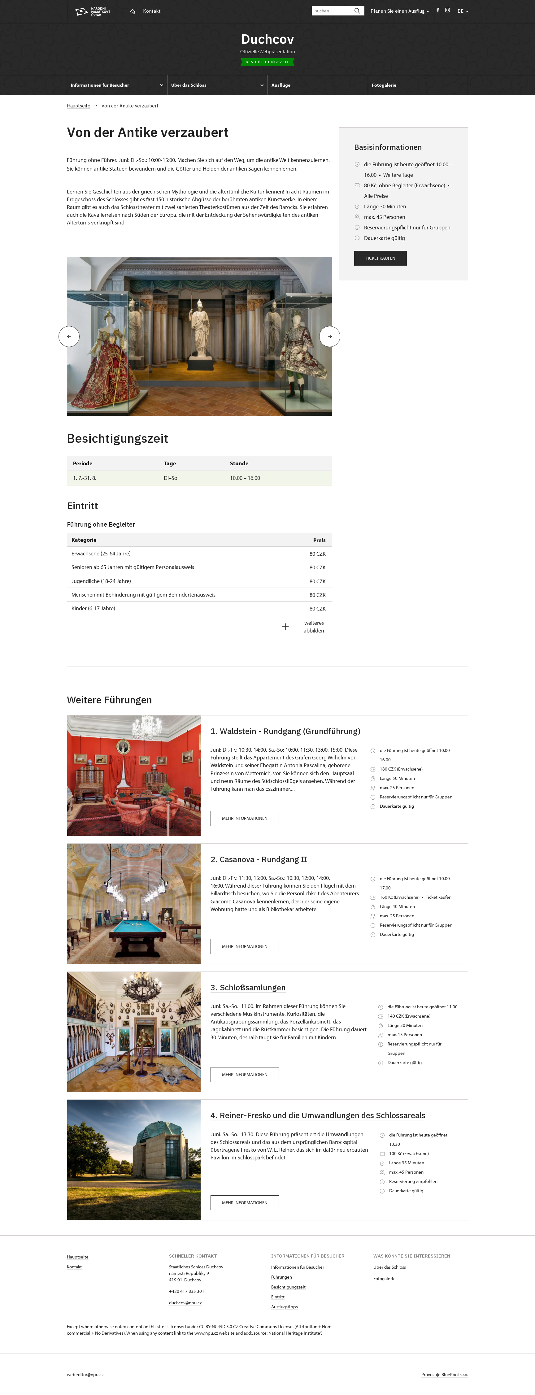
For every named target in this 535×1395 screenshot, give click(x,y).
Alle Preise (376, 195)
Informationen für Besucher (297, 1267)
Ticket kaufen (380, 258)
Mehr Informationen (245, 818)
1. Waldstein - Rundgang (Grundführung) (286, 731)
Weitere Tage (398, 174)
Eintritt (278, 1297)
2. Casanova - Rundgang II (259, 859)
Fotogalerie (384, 1278)
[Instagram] (447, 11)
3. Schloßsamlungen (248, 987)
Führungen (281, 1277)
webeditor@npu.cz (85, 1374)
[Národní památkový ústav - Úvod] (92, 11)
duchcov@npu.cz (185, 1303)
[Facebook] (438, 11)
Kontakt (152, 11)
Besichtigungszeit (288, 1287)
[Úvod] (133, 11)
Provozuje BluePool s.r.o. (444, 1374)
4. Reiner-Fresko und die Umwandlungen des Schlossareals (318, 1115)
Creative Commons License (266, 1326)
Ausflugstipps (284, 1307)
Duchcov (267, 38)
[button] (69, 336)
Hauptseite (78, 1257)
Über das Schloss (389, 1267)
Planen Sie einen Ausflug (398, 11)
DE (461, 11)
